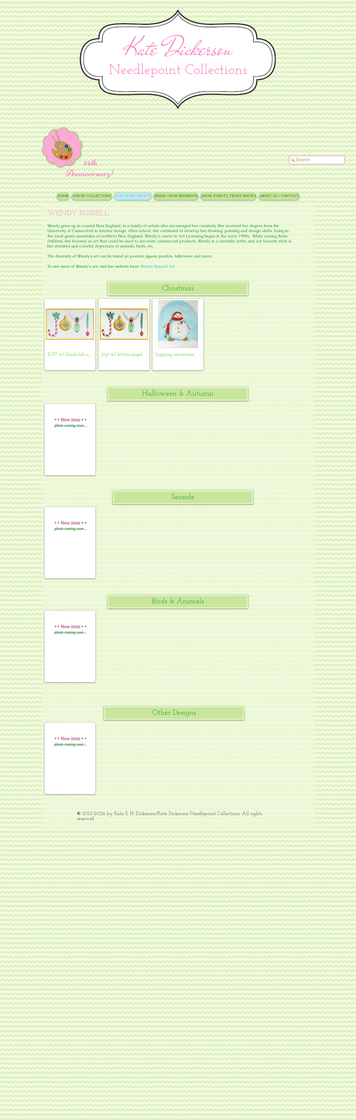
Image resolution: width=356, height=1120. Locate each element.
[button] (178, 288)
